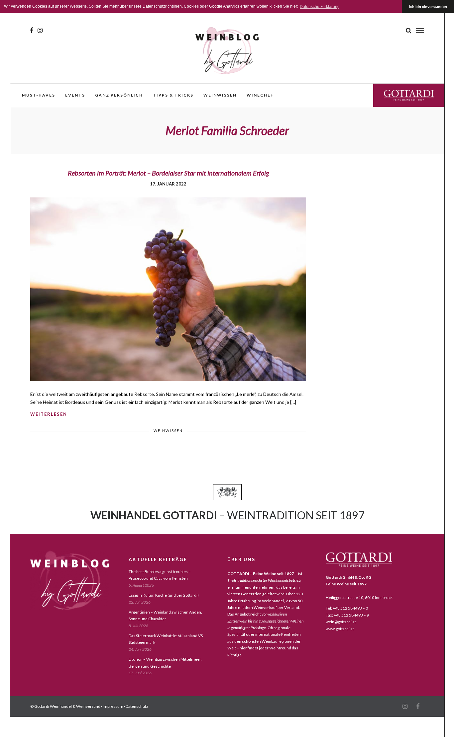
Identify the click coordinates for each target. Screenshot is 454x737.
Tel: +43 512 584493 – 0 (347, 608)
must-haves (38, 95)
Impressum (113, 706)
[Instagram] (40, 31)
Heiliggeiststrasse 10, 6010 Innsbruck (359, 597)
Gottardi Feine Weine (408, 95)
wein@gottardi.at (341, 621)
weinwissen (220, 95)
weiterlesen (48, 414)
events (75, 95)
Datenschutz (137, 706)
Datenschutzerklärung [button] (320, 6)
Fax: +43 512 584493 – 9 (347, 615)
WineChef (260, 95)
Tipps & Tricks (173, 95)
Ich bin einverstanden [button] (428, 7)
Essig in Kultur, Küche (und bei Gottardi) (164, 595)
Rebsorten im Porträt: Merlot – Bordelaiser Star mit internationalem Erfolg (168, 173)
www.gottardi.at (340, 628)
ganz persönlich (119, 95)
